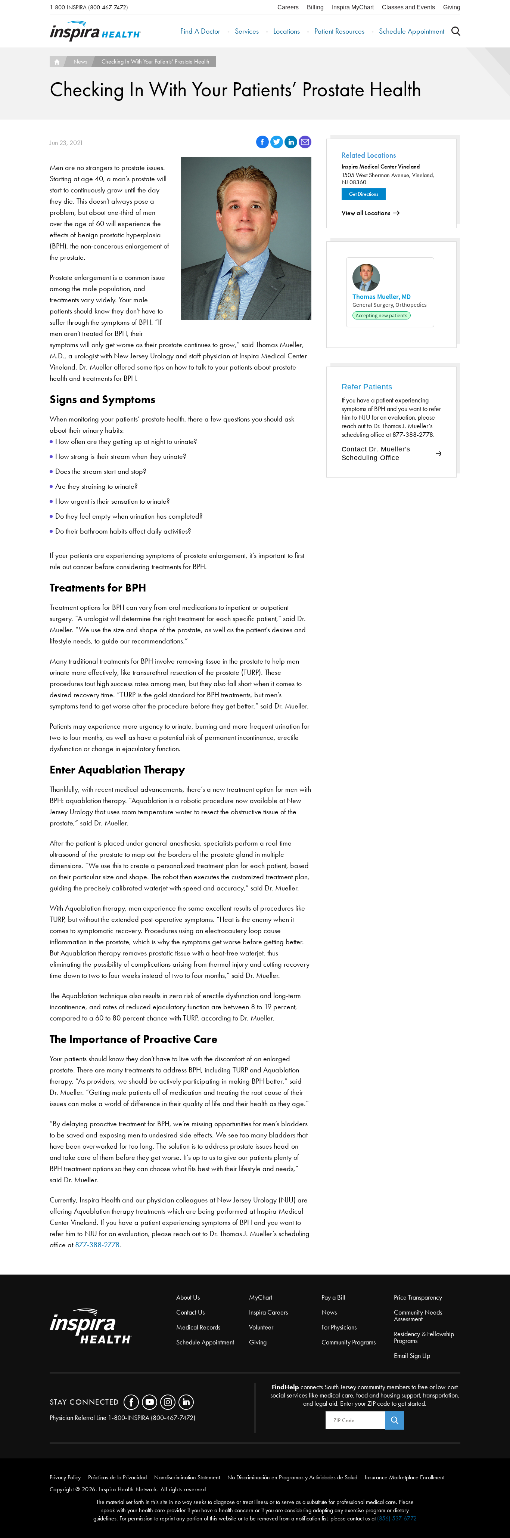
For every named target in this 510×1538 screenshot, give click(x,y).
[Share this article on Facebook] (263, 146)
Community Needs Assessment (418, 1315)
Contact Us (190, 1312)
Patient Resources (339, 31)
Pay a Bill (333, 1297)
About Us (188, 1297)
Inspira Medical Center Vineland (381, 166)
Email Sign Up (412, 1355)
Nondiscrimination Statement (187, 1477)
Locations (286, 31)
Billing (315, 7)
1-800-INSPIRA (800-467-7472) (89, 7)
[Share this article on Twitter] (277, 146)
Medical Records (198, 1327)
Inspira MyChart (353, 7)
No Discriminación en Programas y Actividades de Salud (292, 1477)
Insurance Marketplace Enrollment (404, 1477)
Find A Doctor (200, 31)
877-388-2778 (97, 1244)
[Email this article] (305, 146)
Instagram (167, 1402)
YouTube (149, 1402)
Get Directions (363, 194)
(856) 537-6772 (397, 1518)
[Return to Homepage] (95, 31)
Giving (451, 7)
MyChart (260, 1297)
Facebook (131, 1402)
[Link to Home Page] (113, 1326)
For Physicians (339, 1327)
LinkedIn (186, 1402)
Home (56, 61)
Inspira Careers (268, 1312)
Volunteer (261, 1327)
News (80, 61)
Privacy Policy (65, 1477)
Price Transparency (418, 1297)
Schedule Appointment (411, 31)
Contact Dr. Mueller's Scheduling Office (376, 453)
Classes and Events (408, 7)
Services (247, 31)
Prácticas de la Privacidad (117, 1477)
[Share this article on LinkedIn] (291, 146)
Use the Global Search (455, 31)
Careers (288, 7)
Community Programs (348, 1342)
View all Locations (366, 213)
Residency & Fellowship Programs (424, 1337)
